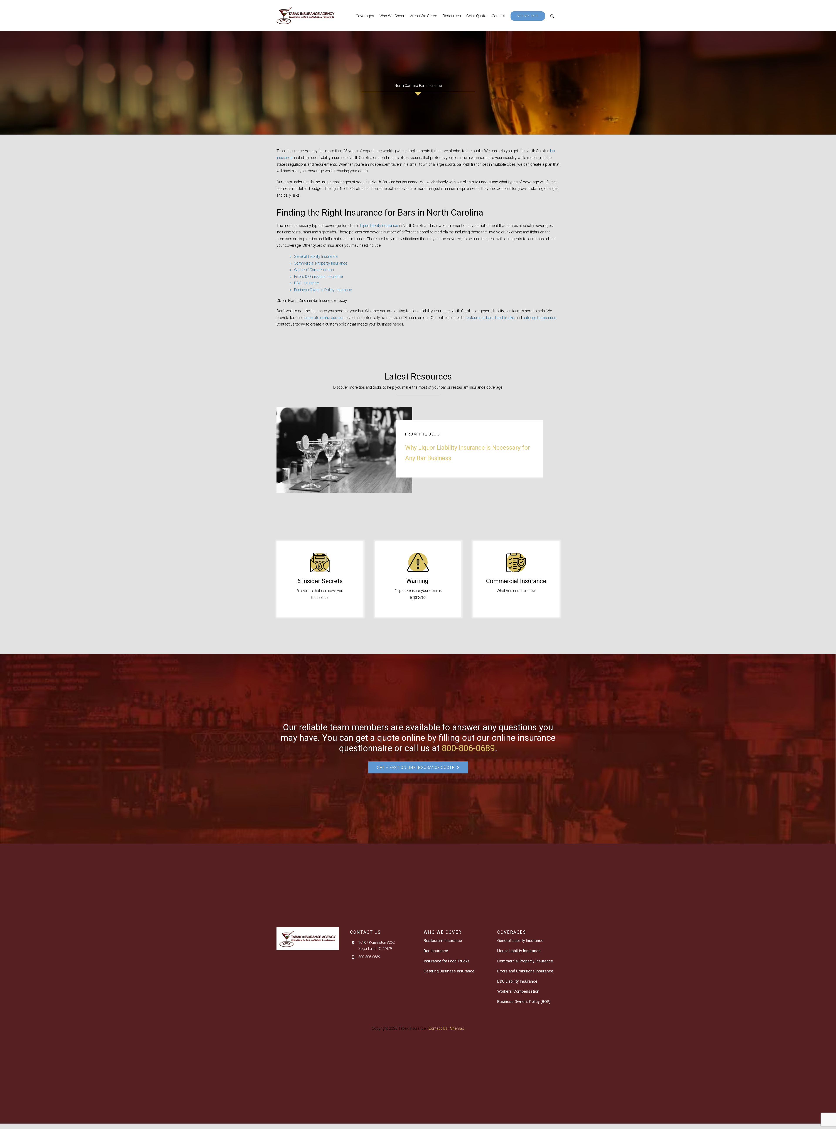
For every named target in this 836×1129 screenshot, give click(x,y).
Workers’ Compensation (314, 269)
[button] (552, 15)
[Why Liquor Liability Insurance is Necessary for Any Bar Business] (344, 450)
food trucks (504, 317)
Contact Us (438, 1028)
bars (490, 317)
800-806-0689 (468, 748)
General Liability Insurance (316, 256)
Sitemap (457, 1028)
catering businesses (539, 317)
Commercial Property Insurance (320, 263)
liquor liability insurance (379, 225)
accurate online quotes (323, 317)
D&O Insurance (306, 283)
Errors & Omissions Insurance (318, 276)
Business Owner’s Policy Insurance (323, 289)
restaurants (475, 317)
